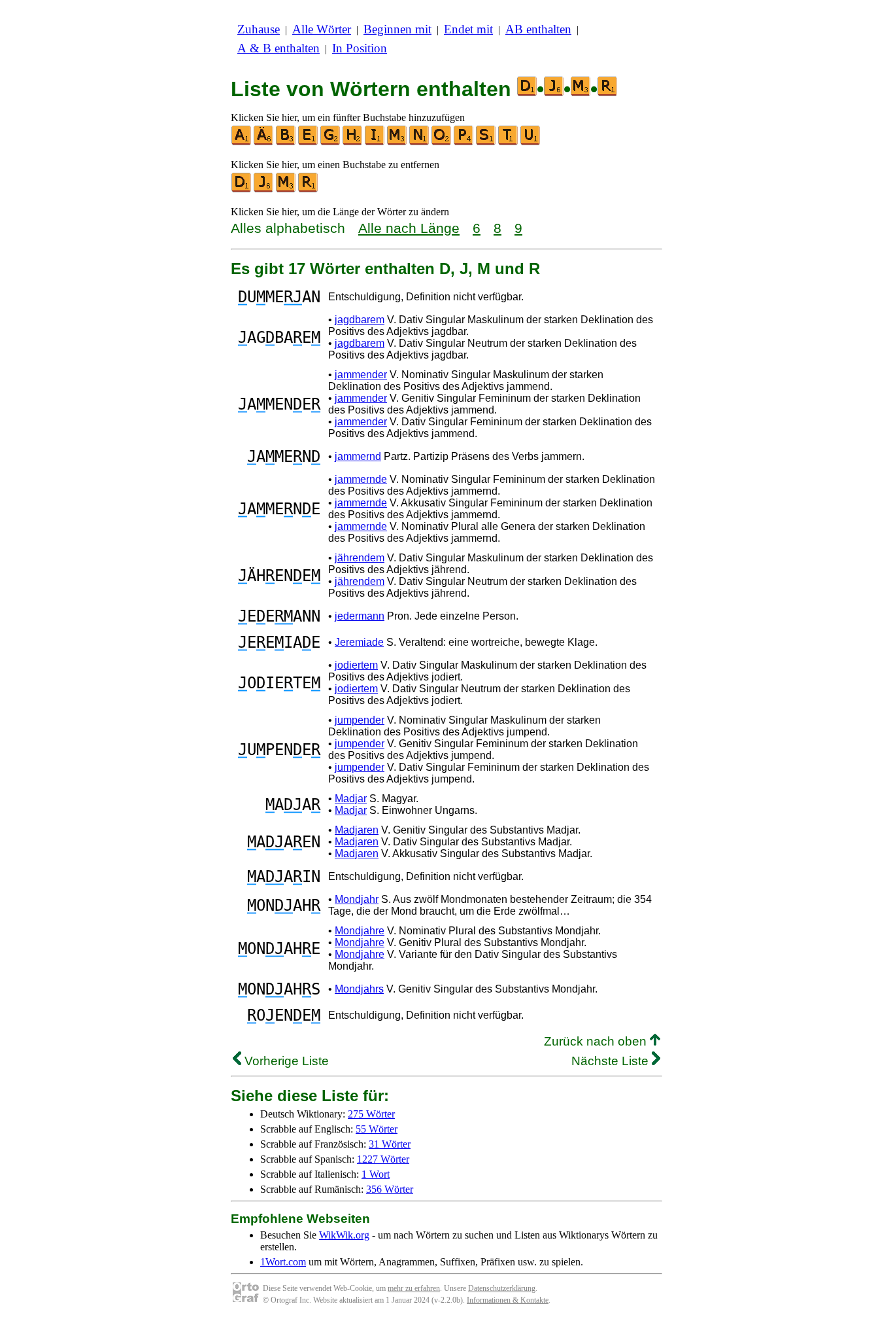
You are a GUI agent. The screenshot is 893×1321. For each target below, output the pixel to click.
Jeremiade (359, 642)
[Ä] (264, 142)
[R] (308, 189)
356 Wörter (389, 1189)
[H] (353, 142)
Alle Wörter (321, 29)
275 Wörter (371, 1113)
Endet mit (468, 29)
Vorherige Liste (285, 1061)
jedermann (359, 616)
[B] (286, 142)
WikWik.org (344, 1235)
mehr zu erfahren (414, 1288)
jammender (361, 374)
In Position (359, 48)
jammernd (358, 456)
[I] (375, 142)
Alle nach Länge (409, 228)
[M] (397, 142)
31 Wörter (390, 1144)
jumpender (359, 720)
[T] (508, 142)
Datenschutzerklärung (501, 1288)
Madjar (351, 798)
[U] (531, 142)
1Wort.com (283, 1261)
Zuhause (258, 29)
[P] (464, 142)
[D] (242, 189)
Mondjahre (359, 930)
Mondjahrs (359, 989)
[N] (420, 142)
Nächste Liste (611, 1061)
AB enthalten (538, 29)
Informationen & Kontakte (507, 1300)
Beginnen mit (397, 29)
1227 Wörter (383, 1159)
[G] (331, 142)
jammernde (361, 479)
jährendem (359, 557)
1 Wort (376, 1174)
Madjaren (357, 830)
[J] (264, 189)
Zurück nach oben (597, 1041)
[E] (308, 142)
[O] (442, 142)
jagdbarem (359, 319)
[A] (242, 142)
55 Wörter (376, 1129)
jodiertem (356, 665)
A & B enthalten (278, 48)
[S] (486, 142)
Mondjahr (357, 899)
